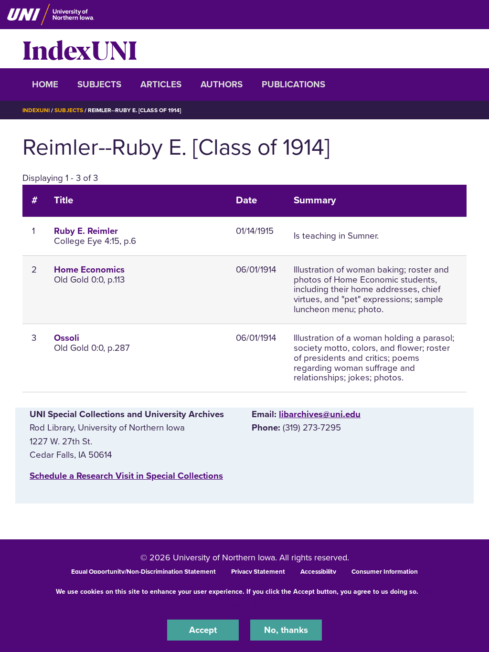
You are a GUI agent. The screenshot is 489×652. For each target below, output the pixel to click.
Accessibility (318, 572)
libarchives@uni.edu (320, 414)
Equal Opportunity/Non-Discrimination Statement (143, 572)
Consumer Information (384, 572)
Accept (203, 630)
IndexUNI (79, 48)
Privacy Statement (258, 572)
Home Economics (89, 269)
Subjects (99, 84)
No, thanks (286, 630)
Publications (293, 84)
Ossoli (66, 338)
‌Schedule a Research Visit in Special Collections (126, 476)
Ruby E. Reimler (86, 231)
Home (45, 84)
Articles (160, 84)
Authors (222, 84)
